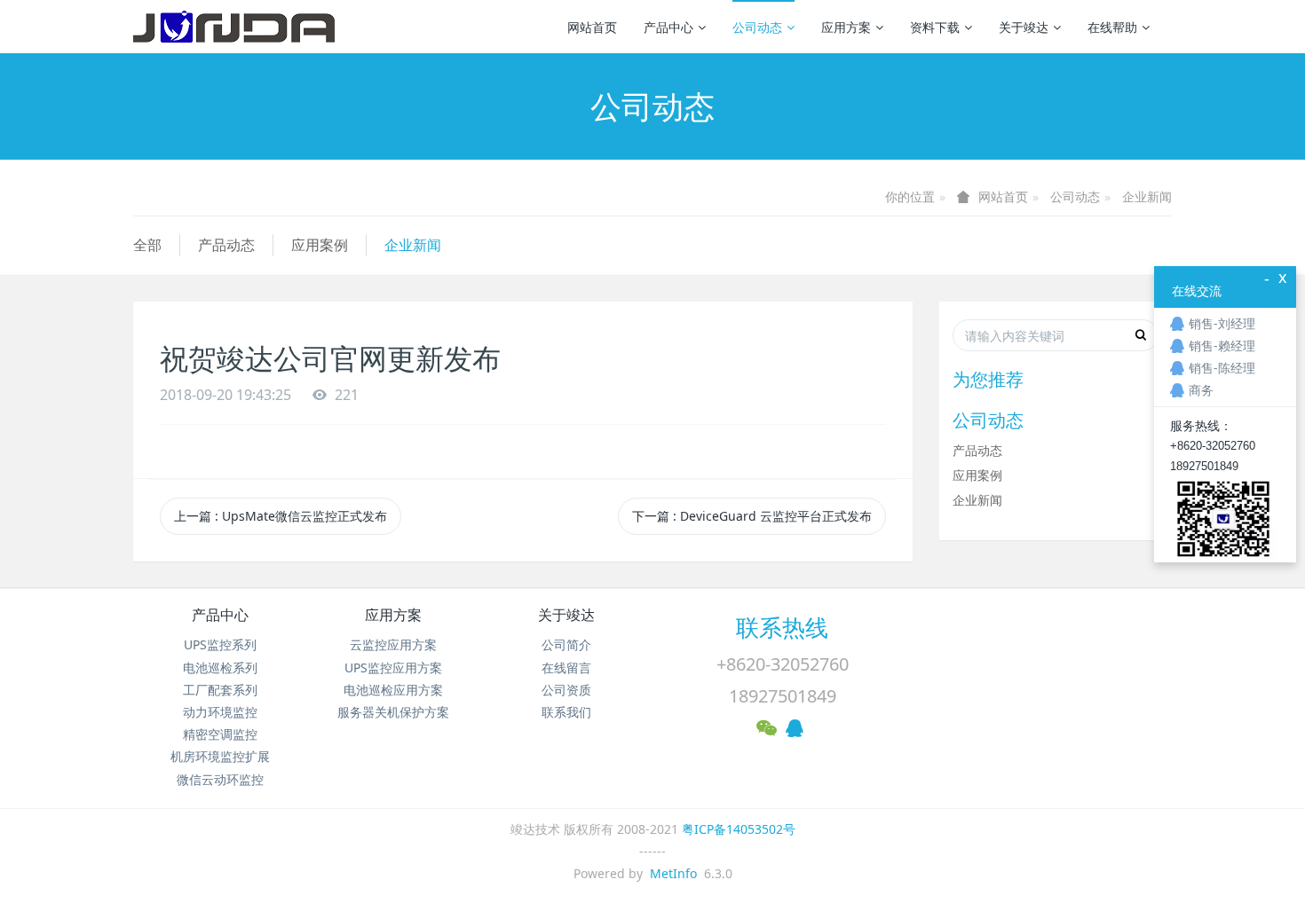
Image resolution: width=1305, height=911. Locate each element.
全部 (147, 245)
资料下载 (935, 27)
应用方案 (846, 27)
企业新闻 (1147, 196)
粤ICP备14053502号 (738, 829)
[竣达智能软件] (234, 26)
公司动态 (757, 27)
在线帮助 (1112, 27)
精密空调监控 (220, 734)
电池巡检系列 (220, 667)
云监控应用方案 (393, 644)
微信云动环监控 (220, 779)
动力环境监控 (220, 711)
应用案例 (319, 245)
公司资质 (566, 689)
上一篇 (280, 515)
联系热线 (782, 627)
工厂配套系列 (220, 689)
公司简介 (566, 644)
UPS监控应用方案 (393, 667)
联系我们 (566, 711)
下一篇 (752, 515)
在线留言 (566, 667)
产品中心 (668, 27)
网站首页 (592, 27)
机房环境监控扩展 (220, 756)
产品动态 (226, 245)
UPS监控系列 (220, 644)
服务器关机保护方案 (393, 711)
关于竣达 (1023, 27)
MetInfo (673, 873)
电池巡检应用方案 (393, 689)
